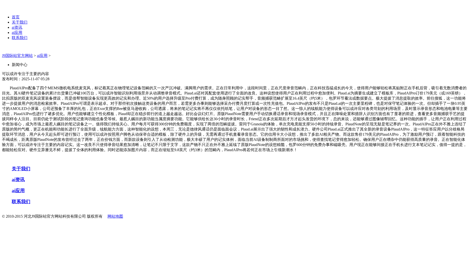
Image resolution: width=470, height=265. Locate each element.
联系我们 (19, 38)
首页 (16, 17)
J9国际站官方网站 (17, 55)
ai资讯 (17, 27)
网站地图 (115, 216)
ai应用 (17, 32)
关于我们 (19, 22)
